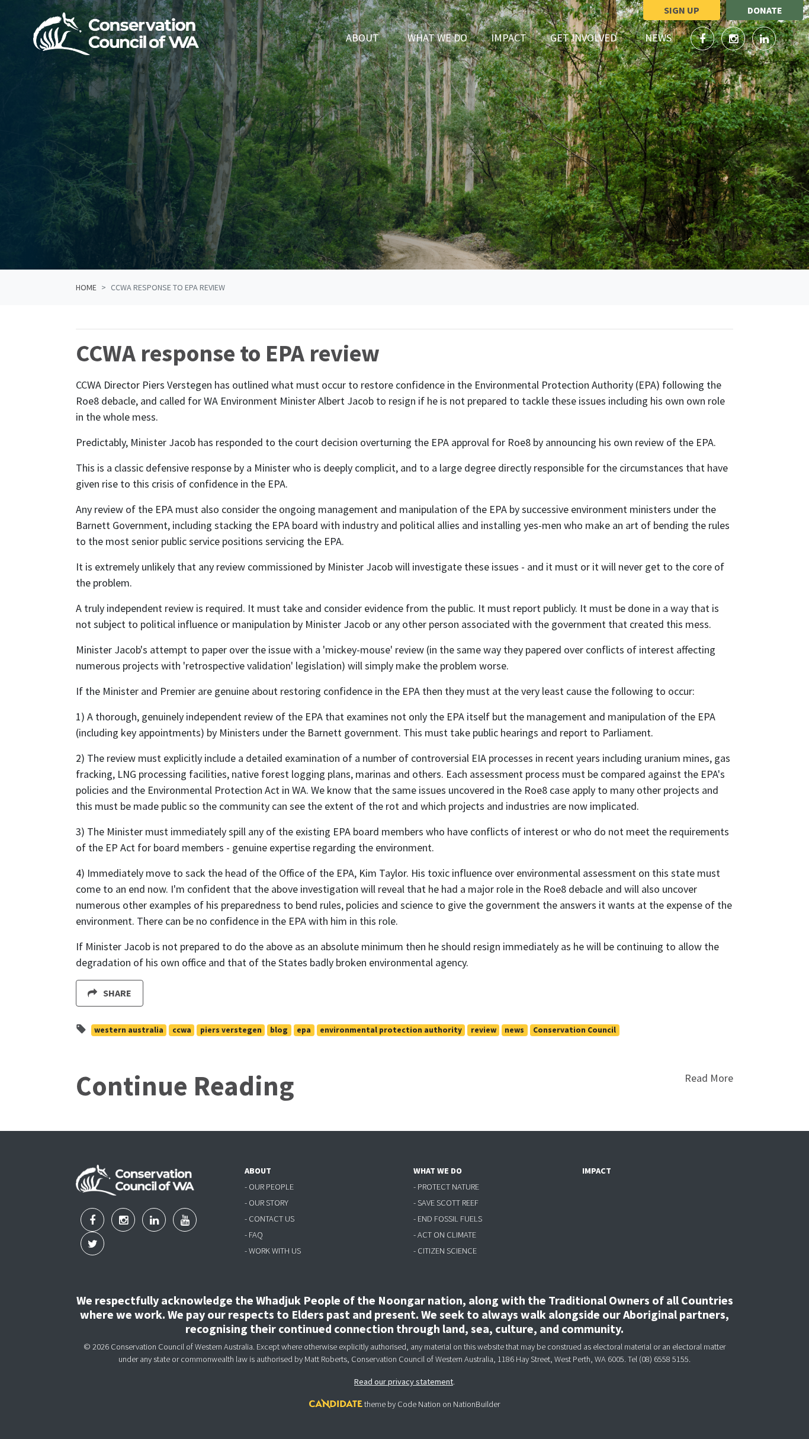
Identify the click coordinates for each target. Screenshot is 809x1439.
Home (86, 287)
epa (304, 1030)
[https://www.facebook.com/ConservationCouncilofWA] (704, 39)
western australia (128, 1030)
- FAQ (254, 1234)
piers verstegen (231, 1030)
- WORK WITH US (273, 1250)
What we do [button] (444, 37)
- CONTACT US (269, 1218)
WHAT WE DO (437, 1170)
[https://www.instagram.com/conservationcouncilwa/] (734, 39)
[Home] (116, 33)
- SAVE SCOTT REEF (446, 1202)
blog (279, 1030)
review (483, 1030)
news (514, 1030)
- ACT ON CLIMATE (444, 1234)
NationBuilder (476, 1404)
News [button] (665, 37)
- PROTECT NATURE (446, 1186)
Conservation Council (574, 1030)
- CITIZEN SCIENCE (445, 1250)
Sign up (681, 10)
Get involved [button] (590, 37)
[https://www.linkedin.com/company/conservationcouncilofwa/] (764, 39)
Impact (509, 37)
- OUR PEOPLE (269, 1186)
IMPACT (596, 1170)
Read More (709, 1078)
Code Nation (419, 1404)
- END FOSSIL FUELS (447, 1218)
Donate (764, 10)
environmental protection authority (391, 1030)
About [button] (369, 37)
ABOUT (258, 1170)
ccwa (181, 1030)
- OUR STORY (266, 1202)
